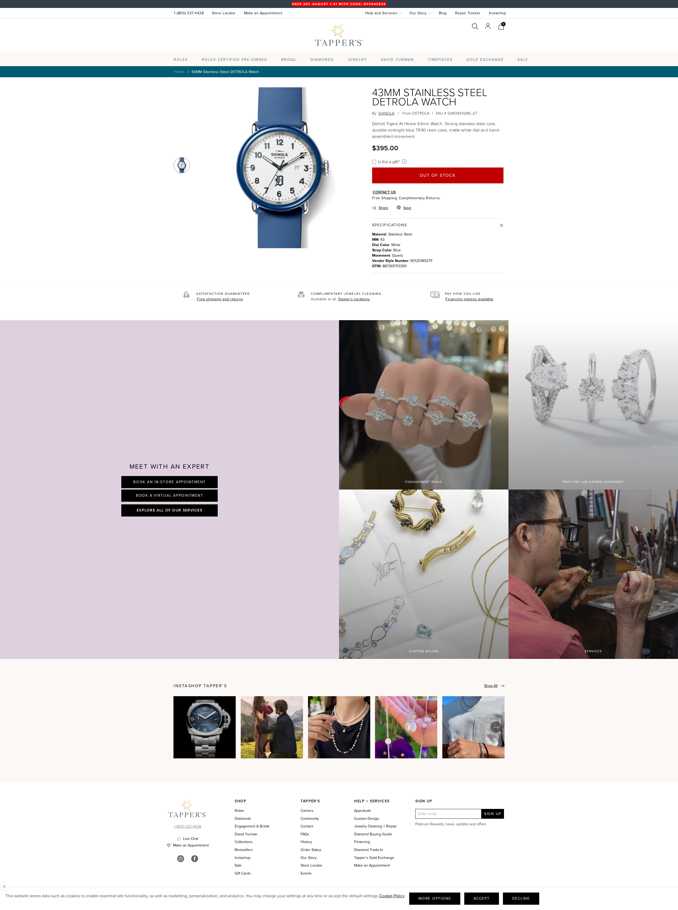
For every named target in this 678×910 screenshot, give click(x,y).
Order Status (311, 850)
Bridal (289, 59)
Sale (238, 865)
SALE (523, 59)
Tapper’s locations (354, 299)
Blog (443, 13)
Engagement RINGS (423, 481)
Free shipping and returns (220, 299)
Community (310, 818)
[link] (501, 25)
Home (179, 71)
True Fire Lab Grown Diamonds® (593, 481)
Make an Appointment (263, 13)
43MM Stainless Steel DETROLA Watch (225, 72)
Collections (244, 842)
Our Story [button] (418, 13)
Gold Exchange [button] (485, 59)
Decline (521, 898)
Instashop (497, 13)
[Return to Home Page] (187, 810)
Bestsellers (244, 850)
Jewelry (357, 59)
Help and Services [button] (381, 13)
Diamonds (322, 59)
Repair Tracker (468, 13)
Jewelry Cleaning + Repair (375, 826)
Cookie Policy (392, 896)
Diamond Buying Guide (373, 834)
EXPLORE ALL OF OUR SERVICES (169, 510)
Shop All (491, 686)
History (306, 842)
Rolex (484, 40)
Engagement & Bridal (252, 826)
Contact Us (384, 192)
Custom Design (424, 651)
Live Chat (190, 838)
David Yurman (246, 834)
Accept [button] (482, 898)
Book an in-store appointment (169, 482)
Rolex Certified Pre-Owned (234, 59)
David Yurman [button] (397, 59)
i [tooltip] (404, 161)
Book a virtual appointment (169, 495)
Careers (307, 810)
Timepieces (440, 59)
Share (383, 208)
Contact (307, 826)
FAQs (305, 834)
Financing (362, 842)
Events (306, 873)
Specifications (389, 225)
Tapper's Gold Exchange (374, 858)
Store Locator (224, 13)
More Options (434, 898)
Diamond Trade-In (368, 850)
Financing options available (469, 299)
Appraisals (362, 810)
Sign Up (492, 814)
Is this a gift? (388, 162)
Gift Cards (243, 873)
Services (593, 651)
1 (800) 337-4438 (189, 13)
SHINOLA (386, 113)
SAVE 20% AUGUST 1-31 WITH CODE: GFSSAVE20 (339, 4)
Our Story (308, 858)
